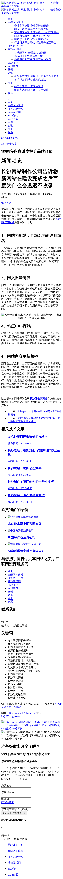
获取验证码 (7, 802)
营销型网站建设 (36, 32)
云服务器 (13, 66)
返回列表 (6, 203)
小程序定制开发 (32, 59)
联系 (10, 93)
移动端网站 (30, 52)
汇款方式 (31, 89)
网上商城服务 (32, 35)
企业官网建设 (32, 25)
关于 (10, 83)
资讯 (10, 73)
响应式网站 (31, 29)
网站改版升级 (31, 39)
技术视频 (30, 79)
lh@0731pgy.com (10, 716)
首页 (10, 19)
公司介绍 (28, 86)
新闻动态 (36, 76)
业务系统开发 (15, 46)
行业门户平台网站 (35, 42)
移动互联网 (14, 49)
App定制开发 (28, 56)
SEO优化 (13, 62)
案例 (10, 69)
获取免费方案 (9, 143)
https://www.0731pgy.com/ (23, 713)
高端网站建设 (15, 22)
